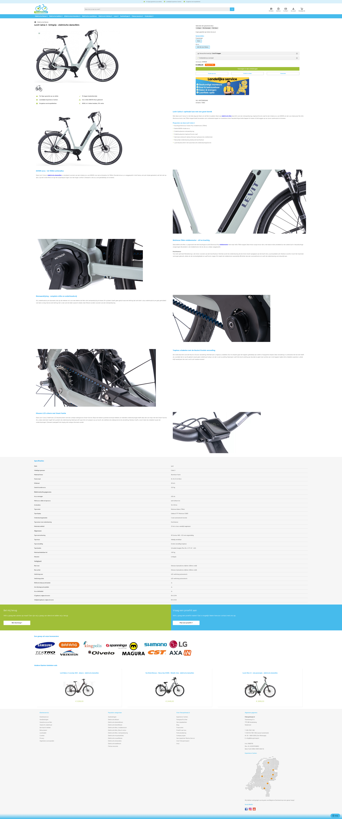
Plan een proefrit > (186, 623)
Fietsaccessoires (113, 746)
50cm (198, 41)
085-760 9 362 (250, 730)
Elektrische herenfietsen (115, 725)
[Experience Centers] (262, 796)
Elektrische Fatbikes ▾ (105, 16)
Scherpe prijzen (181, 736)
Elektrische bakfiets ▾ (55, 16)
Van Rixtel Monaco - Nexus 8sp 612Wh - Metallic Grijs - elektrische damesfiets (169, 673)
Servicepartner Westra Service (185, 738)
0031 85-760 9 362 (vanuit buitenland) (257, 733)
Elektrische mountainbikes (116, 736)
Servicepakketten (181, 722)
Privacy (42, 738)
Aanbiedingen (112, 717)
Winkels (271, 11)
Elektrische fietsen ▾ (41, 16)
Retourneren (43, 730)
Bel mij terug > (17, 623)
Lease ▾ (116, 16)
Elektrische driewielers (115, 741)
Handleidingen (44, 720)
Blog (177, 725)
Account (293, 11)
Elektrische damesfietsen (115, 722)
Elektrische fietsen (42, 22)
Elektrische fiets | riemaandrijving (118, 733)
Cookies (42, 736)
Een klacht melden (45, 728)
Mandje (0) (302, 11)
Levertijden (43, 733)
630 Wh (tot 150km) (202, 47)
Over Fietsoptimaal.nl (182, 741)
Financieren (283, 73)
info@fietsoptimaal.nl (252, 738)
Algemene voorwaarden (47, 741)
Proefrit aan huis (181, 730)
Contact (285, 11)
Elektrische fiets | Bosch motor (117, 730)
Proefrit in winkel (247, 73)
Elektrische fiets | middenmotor (117, 728)
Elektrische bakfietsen (114, 744)
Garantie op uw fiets (46, 722)
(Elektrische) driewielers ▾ (72, 16)
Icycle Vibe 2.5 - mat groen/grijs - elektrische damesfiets (260, 673)
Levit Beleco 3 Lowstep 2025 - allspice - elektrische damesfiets (79, 673)
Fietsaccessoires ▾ (137, 16)
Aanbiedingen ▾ (125, 16)
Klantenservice (44, 717)
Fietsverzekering (181, 733)
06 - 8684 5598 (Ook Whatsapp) (256, 736)
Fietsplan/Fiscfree (181, 720)
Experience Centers (182, 717)
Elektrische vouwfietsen (89, 16)
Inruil (177, 744)
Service (278, 11)
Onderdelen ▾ (149, 16)
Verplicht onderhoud (46, 725)
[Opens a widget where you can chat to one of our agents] (335, 816)
